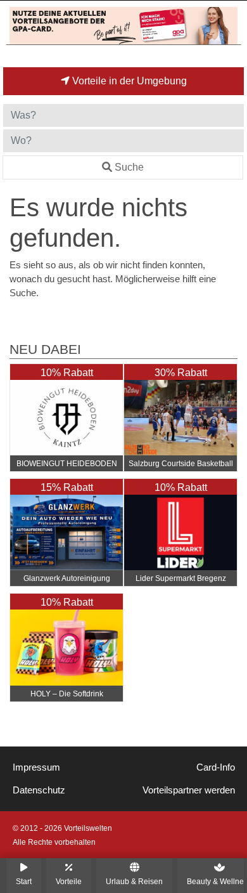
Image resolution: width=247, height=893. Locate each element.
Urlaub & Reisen (134, 881)
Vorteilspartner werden (188, 790)
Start (24, 881)
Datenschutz (39, 790)
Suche (129, 167)
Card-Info (215, 767)
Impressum (36, 767)
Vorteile (69, 881)
